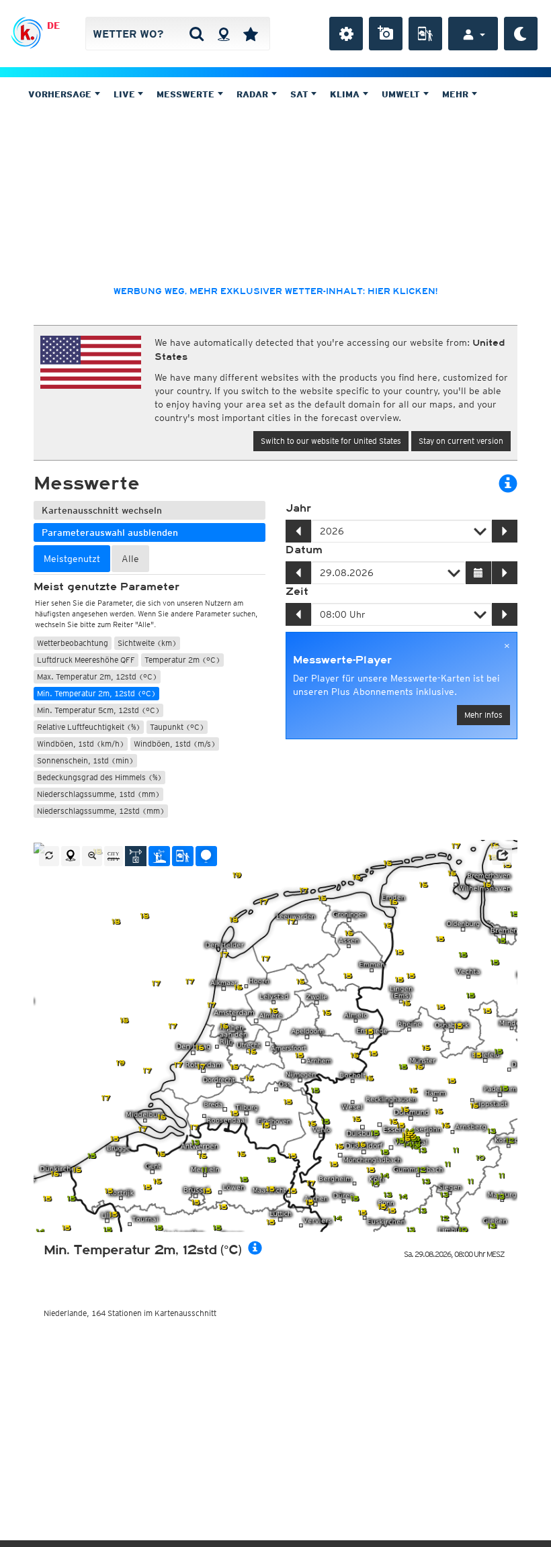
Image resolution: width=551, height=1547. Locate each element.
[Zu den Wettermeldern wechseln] (183, 856)
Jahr (298, 508)
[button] (502, 855)
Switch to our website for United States (331, 441)
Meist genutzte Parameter (106, 587)
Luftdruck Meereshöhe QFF (86, 660)
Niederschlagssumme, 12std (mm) (101, 811)
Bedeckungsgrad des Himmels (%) (99, 777)
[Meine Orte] (251, 33)
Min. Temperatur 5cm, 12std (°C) (98, 710)
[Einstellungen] (346, 33)
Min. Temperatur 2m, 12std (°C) (96, 693)
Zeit (297, 591)
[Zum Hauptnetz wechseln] (135, 856)
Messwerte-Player (342, 660)
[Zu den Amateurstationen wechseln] (159, 856)
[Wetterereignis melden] (425, 33)
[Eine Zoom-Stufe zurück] (92, 856)
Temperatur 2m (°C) (182, 660)
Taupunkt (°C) (177, 727)
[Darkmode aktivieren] (521, 33)
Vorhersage (61, 94)
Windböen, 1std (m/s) (175, 744)
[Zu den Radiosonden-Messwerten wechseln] (206, 856)
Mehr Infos (483, 715)
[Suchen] (196, 33)
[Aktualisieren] (49, 856)
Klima (346, 94)
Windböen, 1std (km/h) (80, 744)
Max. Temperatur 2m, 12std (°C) (97, 676)
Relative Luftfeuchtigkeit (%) (88, 727)
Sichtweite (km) (147, 643)
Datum (304, 550)
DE (53, 25)
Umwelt (402, 94)
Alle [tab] (130, 558)
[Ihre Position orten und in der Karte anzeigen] (70, 856)
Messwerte (187, 94)
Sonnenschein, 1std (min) (85, 760)
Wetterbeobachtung (72, 643)
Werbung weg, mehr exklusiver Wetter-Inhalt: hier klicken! (275, 291)
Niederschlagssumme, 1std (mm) (98, 794)
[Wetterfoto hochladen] (385, 33)
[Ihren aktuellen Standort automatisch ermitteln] (223, 33)
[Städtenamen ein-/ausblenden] (113, 856)
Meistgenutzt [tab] (72, 558)
